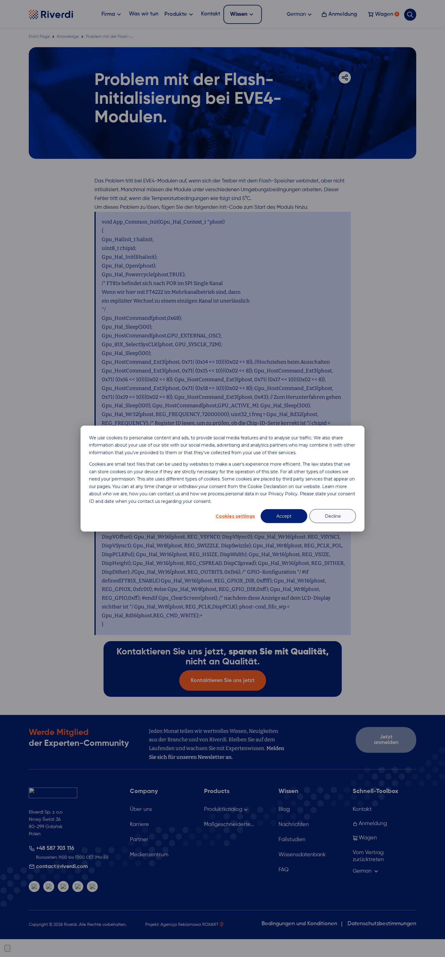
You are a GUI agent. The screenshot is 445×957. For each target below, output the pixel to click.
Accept (284, 516)
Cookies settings (235, 516)
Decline (333, 516)
